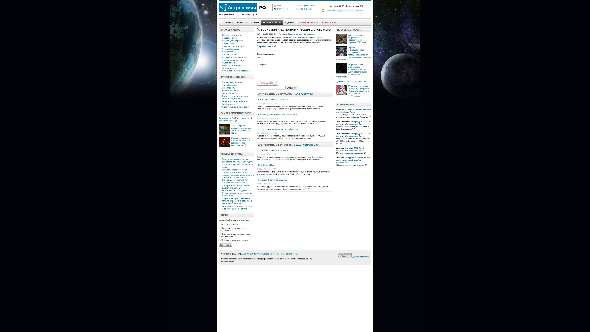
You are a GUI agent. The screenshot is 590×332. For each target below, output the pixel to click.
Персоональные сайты (233, 60)
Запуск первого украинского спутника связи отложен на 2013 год (241, 129)
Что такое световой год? (234, 182)
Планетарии (228, 43)
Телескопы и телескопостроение (232, 63)
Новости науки (229, 38)
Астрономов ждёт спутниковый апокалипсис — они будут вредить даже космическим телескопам (351, 70)
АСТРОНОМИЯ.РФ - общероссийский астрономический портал (270, 254)
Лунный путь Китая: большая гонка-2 (353, 81)
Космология (228, 93)
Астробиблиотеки (230, 49)
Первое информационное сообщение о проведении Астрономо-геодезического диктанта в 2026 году (353, 53)
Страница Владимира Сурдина (272, 180)
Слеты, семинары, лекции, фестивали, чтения (235, 97)
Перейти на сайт (267, 46)
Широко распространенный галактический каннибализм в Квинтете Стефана (237, 200)
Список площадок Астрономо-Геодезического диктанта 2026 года (357, 38)
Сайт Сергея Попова (267, 165)
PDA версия (282, 9)
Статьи (255, 23)
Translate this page (304, 9)
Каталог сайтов (272, 23)
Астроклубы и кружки (232, 40)
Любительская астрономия (235, 107)
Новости (242, 23)
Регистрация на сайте (305, 6)
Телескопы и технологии (234, 101)
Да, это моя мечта (230, 224)
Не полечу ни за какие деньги (235, 240)
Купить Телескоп (308, 23)
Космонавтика (229, 68)
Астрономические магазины (236, 70)
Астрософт (227, 51)
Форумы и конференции (234, 57)
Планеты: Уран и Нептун (234, 209)
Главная (228, 23)
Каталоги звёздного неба (234, 169)
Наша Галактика (230, 85)
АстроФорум (329, 23)
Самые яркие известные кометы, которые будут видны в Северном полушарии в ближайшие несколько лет (238, 176)
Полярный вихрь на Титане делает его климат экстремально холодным (236, 188)
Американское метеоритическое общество (278, 129)
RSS (279, 6)
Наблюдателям (229, 54)
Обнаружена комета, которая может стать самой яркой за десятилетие (240, 141)
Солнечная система (232, 82)
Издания (289, 23)
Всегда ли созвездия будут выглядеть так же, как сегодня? (237, 160)
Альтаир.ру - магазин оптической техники (277, 114)
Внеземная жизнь (231, 90)
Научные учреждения (233, 46)
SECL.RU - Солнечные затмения (273, 100)
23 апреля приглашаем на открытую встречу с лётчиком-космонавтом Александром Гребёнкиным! (358, 91)
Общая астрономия (232, 35)
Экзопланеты (228, 88)
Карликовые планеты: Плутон (237, 206)
